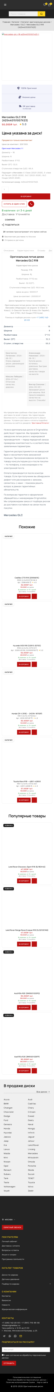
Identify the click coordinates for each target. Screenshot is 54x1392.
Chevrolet (9, 1112)
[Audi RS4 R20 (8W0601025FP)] (27, 1033)
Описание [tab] (9, 250)
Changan (8, 1107)
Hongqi (31, 1128)
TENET (31, 1178)
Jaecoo (7, 1136)
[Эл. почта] (20, 1336)
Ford (6, 1120)
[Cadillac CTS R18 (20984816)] (27, 554)
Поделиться (12, 224)
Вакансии (6, 1300)
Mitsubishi (33, 1157)
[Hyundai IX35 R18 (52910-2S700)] (27, 622)
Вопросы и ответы (10, 1250)
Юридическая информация (14, 1309)
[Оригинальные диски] (24, 5)
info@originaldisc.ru (11, 1325)
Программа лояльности (13, 1259)
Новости (6, 1305)
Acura (6, 1099)
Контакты (6, 1296)
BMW (6, 1103)
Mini (6, 1157)
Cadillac (32, 1103)
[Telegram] (4, 1336)
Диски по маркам (10, 1275)
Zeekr (31, 1190)
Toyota (31, 1182)
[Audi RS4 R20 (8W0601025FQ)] (27, 970)
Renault (7, 1170)
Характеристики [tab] (25, 250)
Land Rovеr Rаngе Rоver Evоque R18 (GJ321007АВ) (27, 930)
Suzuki (31, 1174)
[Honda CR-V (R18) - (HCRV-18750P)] (27, 690)
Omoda (31, 1161)
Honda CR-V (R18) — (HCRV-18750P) (27, 713)
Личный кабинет (9, 1241)
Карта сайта (42, 1382)
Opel (6, 1166)
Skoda (31, 1170)
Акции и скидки (9, 1254)
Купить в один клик (14, 204)
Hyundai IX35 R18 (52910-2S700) (27, 645)
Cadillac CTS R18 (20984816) (27, 577)
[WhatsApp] (9, 1336)
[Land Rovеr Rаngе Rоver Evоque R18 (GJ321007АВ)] (27, 907)
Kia (5, 1145)
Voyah (7, 1190)
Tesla (6, 1182)
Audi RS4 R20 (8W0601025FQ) (27, 993)
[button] (24, 596)
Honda (7, 1128)
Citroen (32, 1112)
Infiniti (31, 1132)
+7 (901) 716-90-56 (31, 1322)
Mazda (7, 1153)
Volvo (30, 1186)
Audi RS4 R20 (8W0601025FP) (27, 1056)
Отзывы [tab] (41, 250)
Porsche (32, 1166)
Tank (6, 1178)
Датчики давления (10, 1279)
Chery (31, 1107)
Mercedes (33, 1153)
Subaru (7, 1174)
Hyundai (8, 1132)
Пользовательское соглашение (27, 1377)
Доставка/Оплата (40, 423)
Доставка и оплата (11, 1246)
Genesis (8, 1124)
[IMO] (15, 1336)
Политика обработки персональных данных (27, 1380)
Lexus (7, 1149)
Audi (30, 1099)
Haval (30, 1124)
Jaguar (31, 1136)
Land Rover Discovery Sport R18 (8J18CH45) (26, 867)
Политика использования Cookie (20, 1382)
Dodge (7, 1116)
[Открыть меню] (5, 4)
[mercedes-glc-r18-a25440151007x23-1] (27, 57)
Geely (31, 1120)
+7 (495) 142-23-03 (11, 1322)
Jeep (6, 1141)
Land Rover (33, 1145)
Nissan (7, 1161)
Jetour (31, 1141)
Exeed (31, 1116)
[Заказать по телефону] (31, 204)
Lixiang (31, 1149)
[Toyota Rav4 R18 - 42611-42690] (27, 758)
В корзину (26, 196)
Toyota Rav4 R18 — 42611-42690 (27, 781)
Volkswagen (9, 1186)
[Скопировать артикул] (30, 582)
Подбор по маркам (10, 1284)
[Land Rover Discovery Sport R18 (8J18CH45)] (27, 843)
